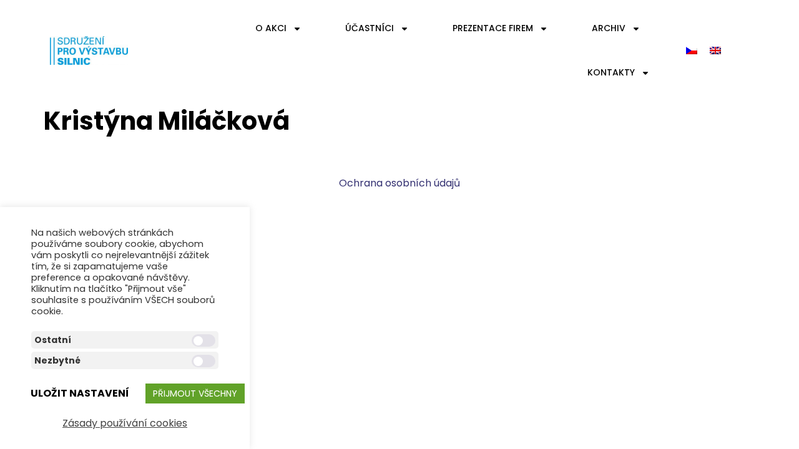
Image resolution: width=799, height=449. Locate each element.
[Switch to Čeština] (691, 50)
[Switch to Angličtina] (715, 50)
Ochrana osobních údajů (399, 183)
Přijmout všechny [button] (195, 393)
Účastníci (369, 28)
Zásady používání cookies (124, 423)
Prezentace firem (493, 28)
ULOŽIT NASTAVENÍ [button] (80, 393)
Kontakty (611, 72)
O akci (271, 28)
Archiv (608, 28)
